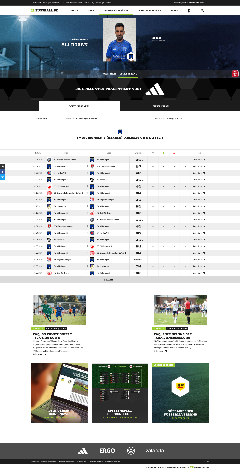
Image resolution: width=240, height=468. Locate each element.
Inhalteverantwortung (96, 461)
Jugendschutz (81, 461)
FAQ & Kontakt (96, 3)
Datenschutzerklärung (48, 461)
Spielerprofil (128, 74)
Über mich (109, 74)
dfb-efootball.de (54, 3)
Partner (86, 3)
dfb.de (45, 3)
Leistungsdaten (79, 106)
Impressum (35, 461)
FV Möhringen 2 (78, 40)
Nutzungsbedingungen (66, 461)
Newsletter (107, 3)
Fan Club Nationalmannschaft (72, 3)
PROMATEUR (36, 3)
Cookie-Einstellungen (112, 461)
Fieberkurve (161, 106)
